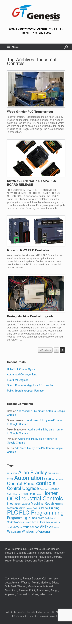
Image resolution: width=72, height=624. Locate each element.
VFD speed (54, 527)
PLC (12, 512)
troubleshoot (31, 527)
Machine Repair (42, 503)
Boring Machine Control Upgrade (30, 316)
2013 (9, 473)
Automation (28, 477)
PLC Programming (41, 512)
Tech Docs (38, 522)
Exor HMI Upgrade (17, 380)
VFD (43, 526)
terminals (11, 527)
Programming (17, 517)
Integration (14, 503)
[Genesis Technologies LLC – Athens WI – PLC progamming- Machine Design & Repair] (36, 13)
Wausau (14, 531)
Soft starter (50, 518)
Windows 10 (30, 531)
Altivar (58, 473)
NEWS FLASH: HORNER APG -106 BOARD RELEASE (31, 182)
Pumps (32, 518)
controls (45, 483)
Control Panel (21, 483)
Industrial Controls (41, 498)
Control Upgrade (23, 488)
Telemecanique (53, 522)
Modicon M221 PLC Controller (28, 250)
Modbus (59, 503)
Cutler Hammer (14, 494)
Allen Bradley (32, 472)
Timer (19, 527)
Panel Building (50, 508)
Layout (25, 503)
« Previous (45, 350)
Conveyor (44, 489)
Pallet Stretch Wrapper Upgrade (25, 390)
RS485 (41, 518)
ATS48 (10, 478)
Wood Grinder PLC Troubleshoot (30, 111)
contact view (57, 478)
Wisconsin (44, 531)
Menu (15, 47)
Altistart (51, 473)
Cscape (54, 488)
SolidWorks (14, 522)
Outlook (36, 508)
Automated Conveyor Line (22, 374)
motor (29, 508)
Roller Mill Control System (22, 369)
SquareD (26, 522)
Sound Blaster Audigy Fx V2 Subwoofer (30, 385)
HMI (25, 494)
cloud (47, 478)
